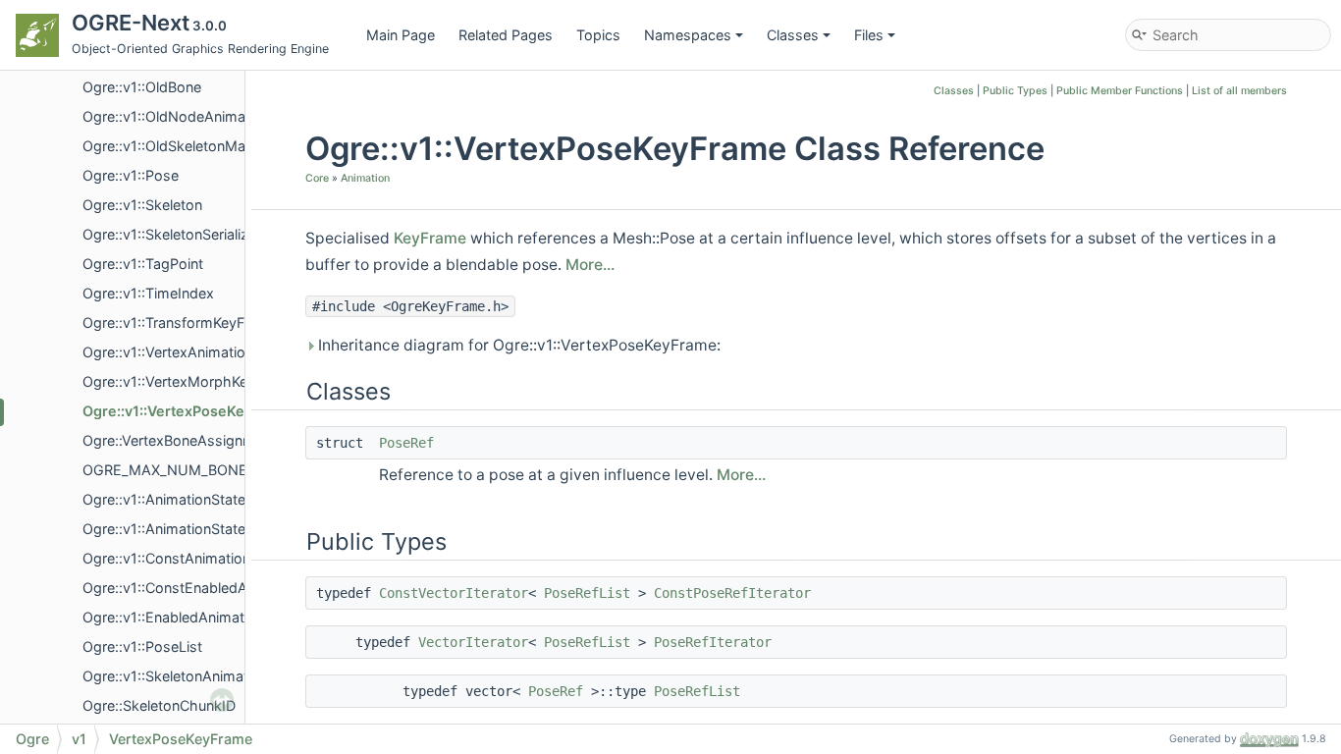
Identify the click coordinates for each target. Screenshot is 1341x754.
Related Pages (505, 35)
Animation (365, 178)
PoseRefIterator (713, 642)
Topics (598, 35)
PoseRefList (587, 593)
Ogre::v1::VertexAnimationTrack (185, 352)
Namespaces (687, 35)
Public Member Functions (1119, 90)
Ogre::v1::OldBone (141, 87)
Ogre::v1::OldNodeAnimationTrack (193, 116)
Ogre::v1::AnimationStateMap (178, 528)
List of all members (1239, 90)
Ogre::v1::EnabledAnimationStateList (202, 617)
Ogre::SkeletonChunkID (159, 705)
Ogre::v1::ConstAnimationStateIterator (207, 558)
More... (590, 264)
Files (869, 35)
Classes (793, 35)
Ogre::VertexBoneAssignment (179, 440)
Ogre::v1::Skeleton (142, 204)
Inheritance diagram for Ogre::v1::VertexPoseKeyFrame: (517, 345)
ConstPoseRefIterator (732, 593)
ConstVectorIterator (453, 593)
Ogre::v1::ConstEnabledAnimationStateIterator (234, 587)
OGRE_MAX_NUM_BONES (169, 469)
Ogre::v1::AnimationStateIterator (188, 499)
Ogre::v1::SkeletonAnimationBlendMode (212, 676)
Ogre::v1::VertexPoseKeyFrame (188, 411)
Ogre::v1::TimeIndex (148, 293)
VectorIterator (473, 642)
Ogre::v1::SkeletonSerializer (171, 234)
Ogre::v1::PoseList (142, 646)
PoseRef (406, 443)
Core (317, 178)
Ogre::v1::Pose (130, 175)
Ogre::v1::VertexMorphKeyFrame (189, 381)
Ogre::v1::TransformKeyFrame (180, 322)
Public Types (1015, 90)
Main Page (400, 35)
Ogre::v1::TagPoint (142, 263)
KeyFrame (430, 238)
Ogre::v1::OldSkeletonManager (182, 145)
